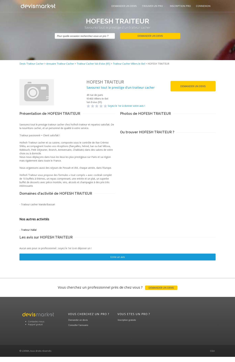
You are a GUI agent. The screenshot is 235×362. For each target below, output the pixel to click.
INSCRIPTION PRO (180, 6)
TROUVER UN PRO (152, 6)
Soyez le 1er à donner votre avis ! (126, 105)
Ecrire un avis (117, 257)
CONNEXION (203, 6)
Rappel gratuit (35, 324)
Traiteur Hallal (28, 229)
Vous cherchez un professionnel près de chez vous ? (116, 287)
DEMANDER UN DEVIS (124, 6)
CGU (212, 350)
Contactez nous (36, 321)
